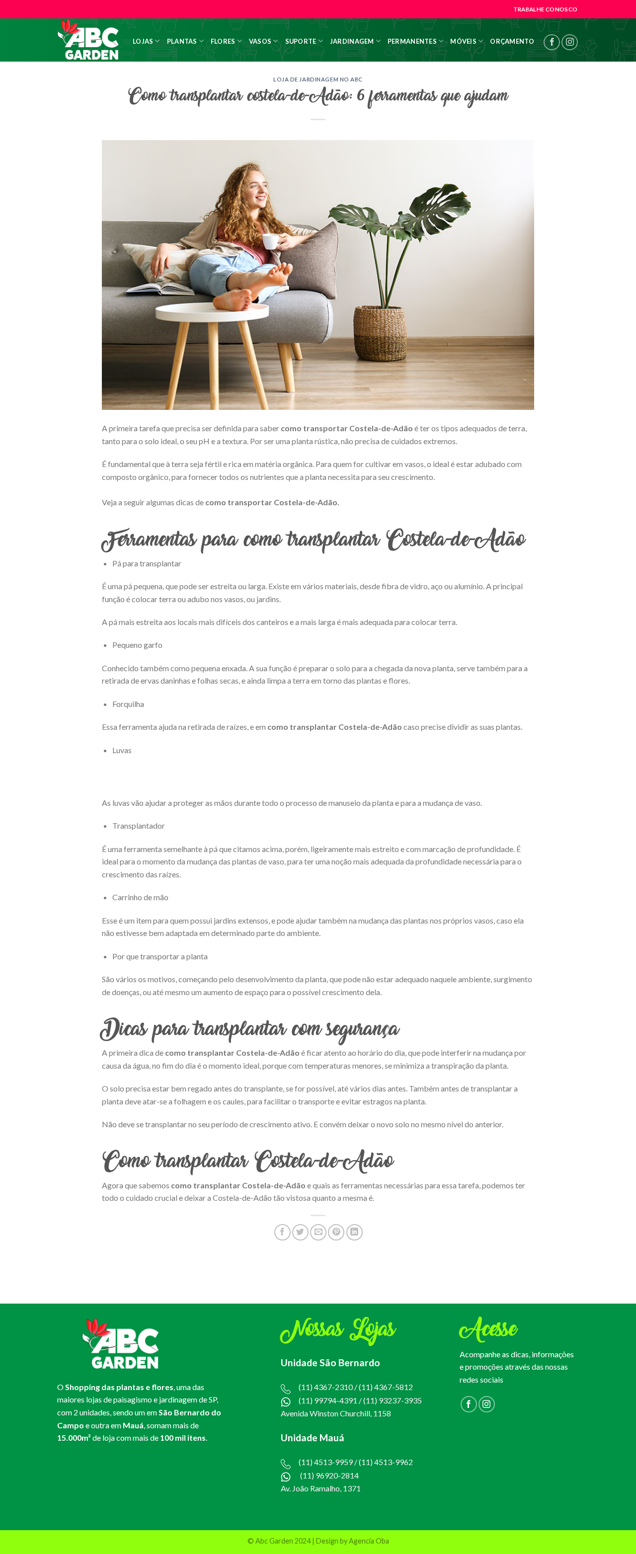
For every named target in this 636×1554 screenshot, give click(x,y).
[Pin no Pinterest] (336, 1232)
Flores (223, 41)
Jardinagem (352, 41)
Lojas (143, 41)
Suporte (301, 41)
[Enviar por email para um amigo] (318, 1232)
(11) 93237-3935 (392, 1400)
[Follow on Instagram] (569, 42)
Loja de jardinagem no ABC (318, 79)
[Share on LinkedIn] (354, 1232)
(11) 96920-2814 (329, 1475)
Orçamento (512, 41)
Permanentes (412, 41)
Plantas (182, 41)
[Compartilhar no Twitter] (300, 1232)
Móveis (463, 41)
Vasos (260, 41)
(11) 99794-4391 (328, 1400)
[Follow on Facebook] (552, 42)
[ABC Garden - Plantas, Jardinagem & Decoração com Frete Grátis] (88, 40)
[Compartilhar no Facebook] (282, 1232)
